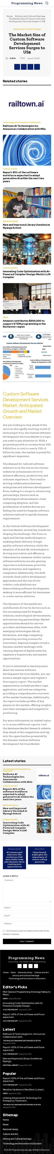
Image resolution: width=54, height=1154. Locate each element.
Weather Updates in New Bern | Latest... (24, 1089)
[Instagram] (25, 966)
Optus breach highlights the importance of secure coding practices (39, 857)
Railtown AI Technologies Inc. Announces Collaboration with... (24, 1035)
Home (10, 16)
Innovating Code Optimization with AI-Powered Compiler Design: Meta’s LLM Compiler (26, 274)
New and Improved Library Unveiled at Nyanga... (22, 1060)
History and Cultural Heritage (30, 16)
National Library (10, 221)
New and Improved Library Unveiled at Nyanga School (26, 226)
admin (13, 58)
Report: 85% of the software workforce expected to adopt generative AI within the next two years (23, 177)
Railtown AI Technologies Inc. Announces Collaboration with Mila (24, 127)
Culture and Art (10, 169)
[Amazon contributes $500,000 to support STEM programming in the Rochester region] (27, 298)
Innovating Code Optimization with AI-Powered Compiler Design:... (23, 1004)
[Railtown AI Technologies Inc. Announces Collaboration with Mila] (27, 103)
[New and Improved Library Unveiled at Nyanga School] (27, 202)
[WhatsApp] (37, 67)
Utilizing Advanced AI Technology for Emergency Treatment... (22, 1099)
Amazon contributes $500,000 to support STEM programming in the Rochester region (24, 323)
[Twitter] (24, 67)
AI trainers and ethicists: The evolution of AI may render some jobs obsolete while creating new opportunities (14, 859)
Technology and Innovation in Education (22, 122)
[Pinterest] (30, 67)
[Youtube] (36, 966)
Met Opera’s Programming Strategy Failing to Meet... (27, 993)
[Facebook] (17, 67)
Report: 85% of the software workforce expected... (23, 1016)
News (5, 317)
